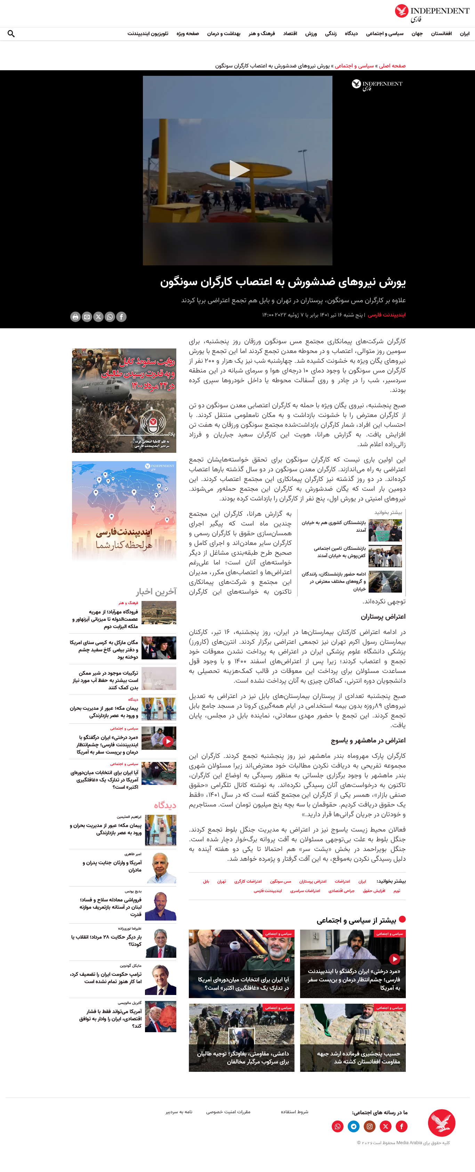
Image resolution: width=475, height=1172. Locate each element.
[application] (237, 170)
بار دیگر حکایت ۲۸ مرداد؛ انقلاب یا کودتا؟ (106, 941)
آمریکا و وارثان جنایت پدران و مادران (112, 866)
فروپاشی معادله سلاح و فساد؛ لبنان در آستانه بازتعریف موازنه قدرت (111, 907)
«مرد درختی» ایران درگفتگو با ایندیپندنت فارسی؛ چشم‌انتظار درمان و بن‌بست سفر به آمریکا (354, 980)
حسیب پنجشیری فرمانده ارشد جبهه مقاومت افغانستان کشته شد (358, 1058)
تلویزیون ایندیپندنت (148, 34)
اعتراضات (342, 881)
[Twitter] (98, 317)
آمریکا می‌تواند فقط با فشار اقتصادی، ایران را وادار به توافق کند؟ (110, 1019)
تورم (397, 891)
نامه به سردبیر (179, 1112)
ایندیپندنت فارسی (386, 315)
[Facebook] (121, 317)
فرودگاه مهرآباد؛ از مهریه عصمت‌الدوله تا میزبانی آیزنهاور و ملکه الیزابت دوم (105, 619)
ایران (464, 34)
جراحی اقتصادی (342, 891)
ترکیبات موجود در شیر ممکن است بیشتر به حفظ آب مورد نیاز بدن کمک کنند (105, 680)
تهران (221, 881)
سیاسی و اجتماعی (384, 34)
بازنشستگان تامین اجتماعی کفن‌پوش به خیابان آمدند (340, 552)
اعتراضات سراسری (305, 891)
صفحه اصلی (392, 66)
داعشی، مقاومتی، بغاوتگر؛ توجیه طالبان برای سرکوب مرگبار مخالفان (243, 1058)
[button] (237, 170)
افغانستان (441, 34)
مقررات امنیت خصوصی (228, 1112)
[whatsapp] (338, 1126)
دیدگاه (351, 34)
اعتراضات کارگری (248, 881)
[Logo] (377, 85)
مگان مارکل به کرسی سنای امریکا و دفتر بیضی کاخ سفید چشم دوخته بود (104, 650)
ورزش (311, 34)
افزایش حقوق (374, 891)
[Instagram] (370, 1126)
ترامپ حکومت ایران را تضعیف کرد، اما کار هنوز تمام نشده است (106, 978)
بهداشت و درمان (223, 34)
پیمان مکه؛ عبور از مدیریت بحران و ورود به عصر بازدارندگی (104, 712)
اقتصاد (290, 34)
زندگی (331, 34)
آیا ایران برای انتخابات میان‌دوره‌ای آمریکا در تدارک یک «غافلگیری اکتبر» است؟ (243, 984)
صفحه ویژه (188, 34)
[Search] (11, 34)
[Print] (75, 317)
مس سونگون (280, 881)
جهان (417, 34)
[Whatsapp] (110, 317)
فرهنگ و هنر (262, 34)
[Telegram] (354, 1126)
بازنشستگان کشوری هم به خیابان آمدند (334, 527)
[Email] (87, 317)
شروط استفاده (294, 1112)
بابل (206, 881)
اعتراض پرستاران (313, 881)
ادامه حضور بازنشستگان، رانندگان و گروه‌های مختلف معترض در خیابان (334, 582)
